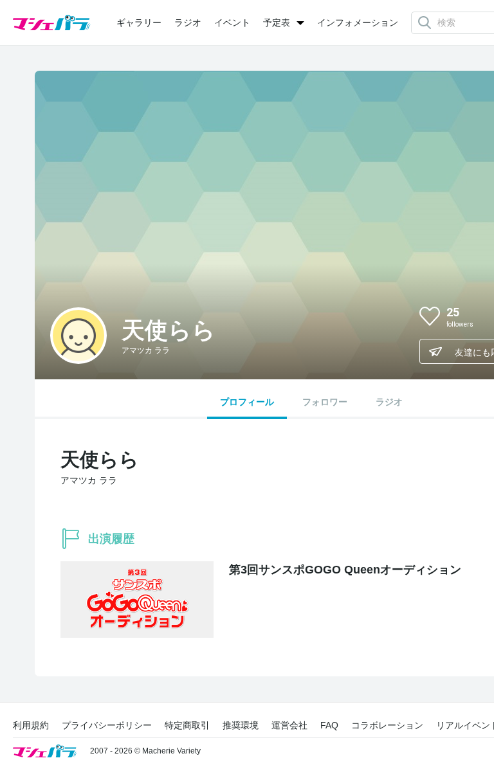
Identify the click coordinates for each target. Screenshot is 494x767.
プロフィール (247, 402)
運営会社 (289, 725)
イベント (232, 22)
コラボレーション (387, 725)
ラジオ (187, 22)
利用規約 (31, 725)
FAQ (329, 725)
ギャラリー (138, 22)
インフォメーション (357, 22)
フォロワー (324, 402)
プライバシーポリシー (107, 725)
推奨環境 (241, 725)
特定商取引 (187, 725)
